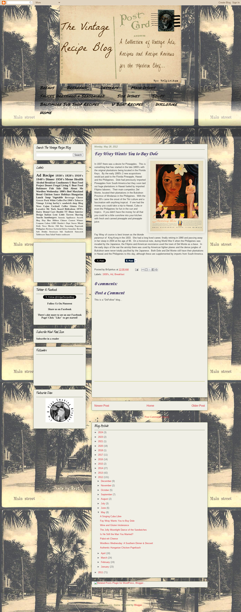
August (105, 499)
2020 (101, 446)
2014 (101, 468)
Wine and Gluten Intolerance (114, 525)
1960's (70, 200)
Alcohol (40, 182)
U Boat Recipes (127, 104)
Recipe (48, 175)
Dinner (50, 179)
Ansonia (61, 217)
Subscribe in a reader (47, 338)
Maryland (78, 191)
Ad (111, 274)
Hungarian (77, 194)
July (103, 503)
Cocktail (55, 206)
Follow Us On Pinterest (59, 303)
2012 (101, 477)
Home (45, 112)
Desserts (109, 87)
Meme (69, 179)
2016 (101, 459)
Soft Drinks (41, 232)
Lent (55, 214)
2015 (101, 463)
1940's (40, 179)
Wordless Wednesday (47, 191)
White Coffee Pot (58, 200)
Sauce (57, 194)
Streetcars (53, 232)
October (105, 490)
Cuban (47, 223)
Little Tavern (66, 214)
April (103, 553)
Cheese (79, 197)
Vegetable (58, 197)
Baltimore (41, 188)
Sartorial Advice (61, 229)
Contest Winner (76, 220)
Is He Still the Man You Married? (116, 534)
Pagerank (79, 226)
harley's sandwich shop (65, 203)
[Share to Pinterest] (156, 269)
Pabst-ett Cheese (109, 538)
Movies (51, 226)
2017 (101, 454)
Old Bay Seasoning (64, 226)
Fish (51, 188)
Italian (47, 214)
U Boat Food (76, 185)
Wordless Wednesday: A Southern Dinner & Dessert (126, 543)
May (103, 512)
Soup (48, 197)
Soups (158, 96)
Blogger (138, 605)
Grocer (39, 200)
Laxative (40, 209)
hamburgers (50, 217)
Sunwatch (79, 232)
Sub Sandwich (66, 232)
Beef (69, 191)
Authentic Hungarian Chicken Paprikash (120, 547)
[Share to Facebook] (153, 269)
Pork (46, 200)
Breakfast (77, 87)
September (107, 494)
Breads (47, 87)
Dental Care (49, 212)
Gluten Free (76, 206)
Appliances (70, 217)
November (106, 485)
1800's (63, 191)
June (104, 508)
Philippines (40, 229)
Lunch (39, 197)
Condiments (62, 182)
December (106, 481)
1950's (60, 179)
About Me (77, 188)
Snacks (39, 217)
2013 (101, 472)
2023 (101, 437)
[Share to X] (149, 269)
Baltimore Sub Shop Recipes (69, 104)
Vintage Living (44, 203)
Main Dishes (143, 87)
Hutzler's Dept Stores (67, 223)
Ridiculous (70, 209)
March (104, 557)
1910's (79, 175)
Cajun (46, 206)
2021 (101, 441)
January (105, 566)
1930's (106, 274)
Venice (58, 234)
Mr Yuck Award (54, 209)
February (106, 562)
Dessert (48, 185)
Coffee (65, 206)
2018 (101, 450)
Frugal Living (60, 185)
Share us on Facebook (59, 309)
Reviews (49, 229)
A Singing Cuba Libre (110, 516)
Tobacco (79, 200)
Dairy (39, 212)
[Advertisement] (97, 130)
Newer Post (101, 405)
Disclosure (166, 104)
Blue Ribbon (53, 220)
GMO (53, 223)
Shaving (79, 214)
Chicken (48, 194)
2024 (101, 432)
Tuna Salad (50, 234)
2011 (101, 572)
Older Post (198, 405)
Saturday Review (75, 229)
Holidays (65, 194)
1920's (69, 175)
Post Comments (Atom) (157, 417)
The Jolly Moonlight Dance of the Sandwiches (123, 529)
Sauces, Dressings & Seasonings (72, 96)
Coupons (40, 223)
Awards (80, 217)
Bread (39, 194)
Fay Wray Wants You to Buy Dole (117, 520)
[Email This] (143, 269)
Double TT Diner (65, 212)
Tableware (40, 234)
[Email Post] (136, 269)
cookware (66, 234)
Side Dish (62, 188)
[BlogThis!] (146, 269)
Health (78, 179)
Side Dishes (128, 96)
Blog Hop (41, 220)
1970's (80, 209)
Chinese (63, 220)
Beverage (69, 197)
